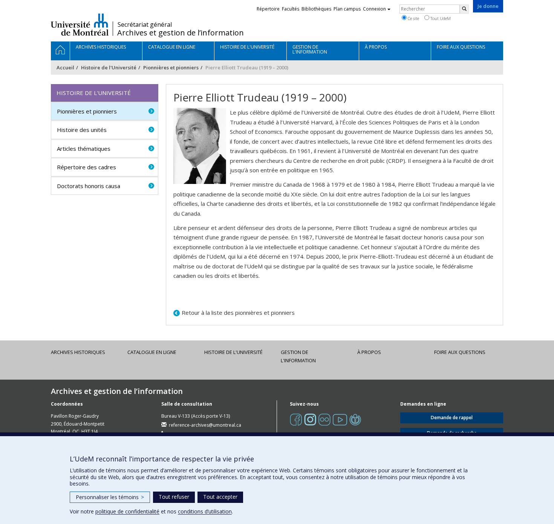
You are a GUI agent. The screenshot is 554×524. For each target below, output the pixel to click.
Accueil (65, 67)
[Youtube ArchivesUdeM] (340, 419)
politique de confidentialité (127, 511)
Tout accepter (220, 496)
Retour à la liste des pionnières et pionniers (238, 312)
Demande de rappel (452, 417)
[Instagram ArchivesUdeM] (310, 419)
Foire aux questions (459, 352)
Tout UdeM (440, 18)
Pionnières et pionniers (171, 67)
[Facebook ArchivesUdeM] (296, 419)
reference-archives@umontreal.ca (205, 425)
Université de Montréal (80, 24)
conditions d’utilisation (205, 511)
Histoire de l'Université (108, 67)
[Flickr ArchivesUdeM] (324, 419)
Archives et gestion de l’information (180, 33)
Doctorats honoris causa (88, 186)
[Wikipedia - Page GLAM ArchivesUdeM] (355, 419)
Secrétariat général (145, 24)
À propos (369, 352)
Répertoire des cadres (86, 167)
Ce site (413, 18)
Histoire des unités (82, 129)
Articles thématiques (83, 148)
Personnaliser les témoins (110, 497)
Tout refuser (174, 496)
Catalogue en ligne (151, 352)
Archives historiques (78, 352)
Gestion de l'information (298, 356)
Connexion (374, 9)
